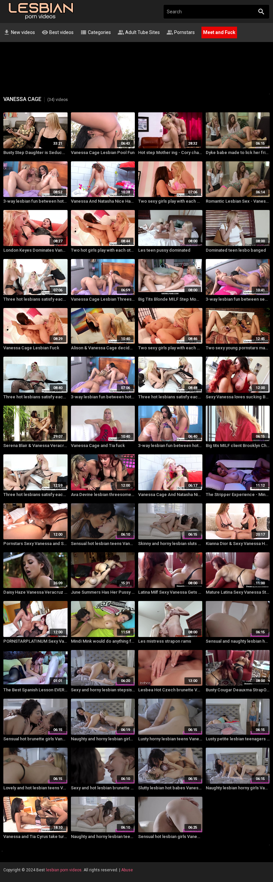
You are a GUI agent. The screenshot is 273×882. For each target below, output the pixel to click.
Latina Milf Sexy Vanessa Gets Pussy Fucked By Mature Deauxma (170, 592)
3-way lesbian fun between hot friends (35, 201)
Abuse (127, 870)
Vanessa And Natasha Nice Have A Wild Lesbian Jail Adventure (103, 201)
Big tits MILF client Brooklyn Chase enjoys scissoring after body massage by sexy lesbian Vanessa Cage (238, 445)
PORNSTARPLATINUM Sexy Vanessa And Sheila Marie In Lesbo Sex (35, 641)
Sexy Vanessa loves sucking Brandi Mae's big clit (238, 396)
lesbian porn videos (64, 870)
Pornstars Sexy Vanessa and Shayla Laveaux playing (35, 543)
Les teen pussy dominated (164, 250)
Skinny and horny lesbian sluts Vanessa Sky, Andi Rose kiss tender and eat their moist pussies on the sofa (170, 543)
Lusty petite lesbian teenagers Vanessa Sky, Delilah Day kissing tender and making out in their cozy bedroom (238, 738)
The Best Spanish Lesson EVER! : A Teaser (35, 689)
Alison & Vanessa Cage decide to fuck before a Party (103, 347)
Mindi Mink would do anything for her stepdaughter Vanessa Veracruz (103, 641)
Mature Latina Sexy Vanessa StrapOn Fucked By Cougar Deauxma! (238, 592)
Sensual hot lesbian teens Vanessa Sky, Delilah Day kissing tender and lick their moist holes (103, 543)
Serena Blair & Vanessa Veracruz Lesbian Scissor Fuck (35, 445)
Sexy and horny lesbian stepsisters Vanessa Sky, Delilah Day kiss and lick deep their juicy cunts (103, 689)
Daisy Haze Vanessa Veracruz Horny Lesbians (35, 592)
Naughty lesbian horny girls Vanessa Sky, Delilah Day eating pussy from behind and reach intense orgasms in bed (238, 787)
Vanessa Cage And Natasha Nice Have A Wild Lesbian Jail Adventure (170, 494)
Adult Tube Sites (139, 32)
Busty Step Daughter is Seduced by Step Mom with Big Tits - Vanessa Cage (35, 152)
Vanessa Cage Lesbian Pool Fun (103, 152)
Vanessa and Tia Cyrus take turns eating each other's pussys (35, 836)
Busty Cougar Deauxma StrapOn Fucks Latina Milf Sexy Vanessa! (238, 689)
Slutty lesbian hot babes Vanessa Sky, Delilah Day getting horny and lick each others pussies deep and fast (170, 787)
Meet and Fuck (219, 32)
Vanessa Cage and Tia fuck (98, 445)
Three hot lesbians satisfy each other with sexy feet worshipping (35, 299)
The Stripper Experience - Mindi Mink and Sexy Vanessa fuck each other (238, 494)
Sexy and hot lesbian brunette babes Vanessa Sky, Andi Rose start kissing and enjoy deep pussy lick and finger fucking (103, 787)
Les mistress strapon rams (164, 641)
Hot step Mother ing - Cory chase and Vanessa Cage (170, 152)
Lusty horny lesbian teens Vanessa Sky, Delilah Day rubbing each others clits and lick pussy (170, 738)
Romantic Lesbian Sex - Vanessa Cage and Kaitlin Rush (238, 201)
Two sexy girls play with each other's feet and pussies (170, 201)
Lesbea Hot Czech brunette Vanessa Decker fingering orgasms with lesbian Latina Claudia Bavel (170, 689)
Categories (95, 32)
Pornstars (180, 32)
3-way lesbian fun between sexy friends (238, 299)
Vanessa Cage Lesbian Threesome (103, 299)
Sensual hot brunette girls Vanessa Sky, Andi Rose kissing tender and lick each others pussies (35, 738)
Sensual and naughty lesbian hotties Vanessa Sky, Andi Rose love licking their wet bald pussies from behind (238, 641)
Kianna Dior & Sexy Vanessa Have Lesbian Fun (238, 543)
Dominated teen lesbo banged (236, 250)
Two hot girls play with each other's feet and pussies (103, 250)
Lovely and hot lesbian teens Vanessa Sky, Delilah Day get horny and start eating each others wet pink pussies (35, 787)
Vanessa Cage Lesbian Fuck (31, 347)
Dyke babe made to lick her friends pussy (238, 152)
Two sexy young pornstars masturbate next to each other (238, 347)
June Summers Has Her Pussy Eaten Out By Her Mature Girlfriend (103, 592)
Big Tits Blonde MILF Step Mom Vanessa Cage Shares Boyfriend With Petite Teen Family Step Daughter (170, 299)
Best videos (58, 32)
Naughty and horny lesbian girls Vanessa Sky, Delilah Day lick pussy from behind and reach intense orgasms (103, 738)
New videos (19, 32)
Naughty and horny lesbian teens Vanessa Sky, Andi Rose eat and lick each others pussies (103, 836)
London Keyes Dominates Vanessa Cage (35, 250)
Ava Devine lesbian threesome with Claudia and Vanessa (103, 494)
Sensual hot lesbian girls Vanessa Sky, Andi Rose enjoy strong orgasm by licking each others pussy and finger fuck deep (170, 836)
